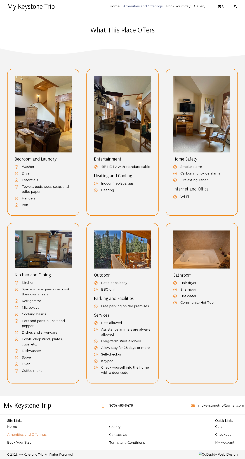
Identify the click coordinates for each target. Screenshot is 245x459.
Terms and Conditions (127, 443)
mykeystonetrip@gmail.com (221, 406)
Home (12, 427)
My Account (224, 442)
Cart (218, 427)
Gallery (115, 427)
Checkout (223, 435)
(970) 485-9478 (121, 406)
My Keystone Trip (31, 6)
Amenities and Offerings (27, 435)
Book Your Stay (19, 442)
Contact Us (118, 435)
